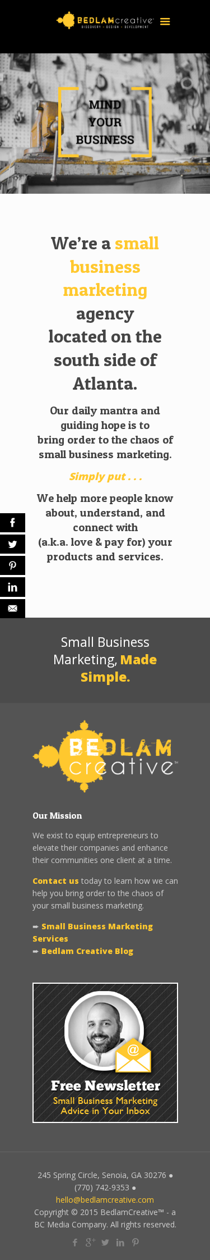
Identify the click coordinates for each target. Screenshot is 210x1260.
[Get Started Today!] (105, 154)
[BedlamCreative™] (105, 26)
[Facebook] (75, 1242)
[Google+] (90, 1242)
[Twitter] (105, 1242)
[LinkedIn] (120, 1242)
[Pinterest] (135, 1242)
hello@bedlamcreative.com (105, 1199)
